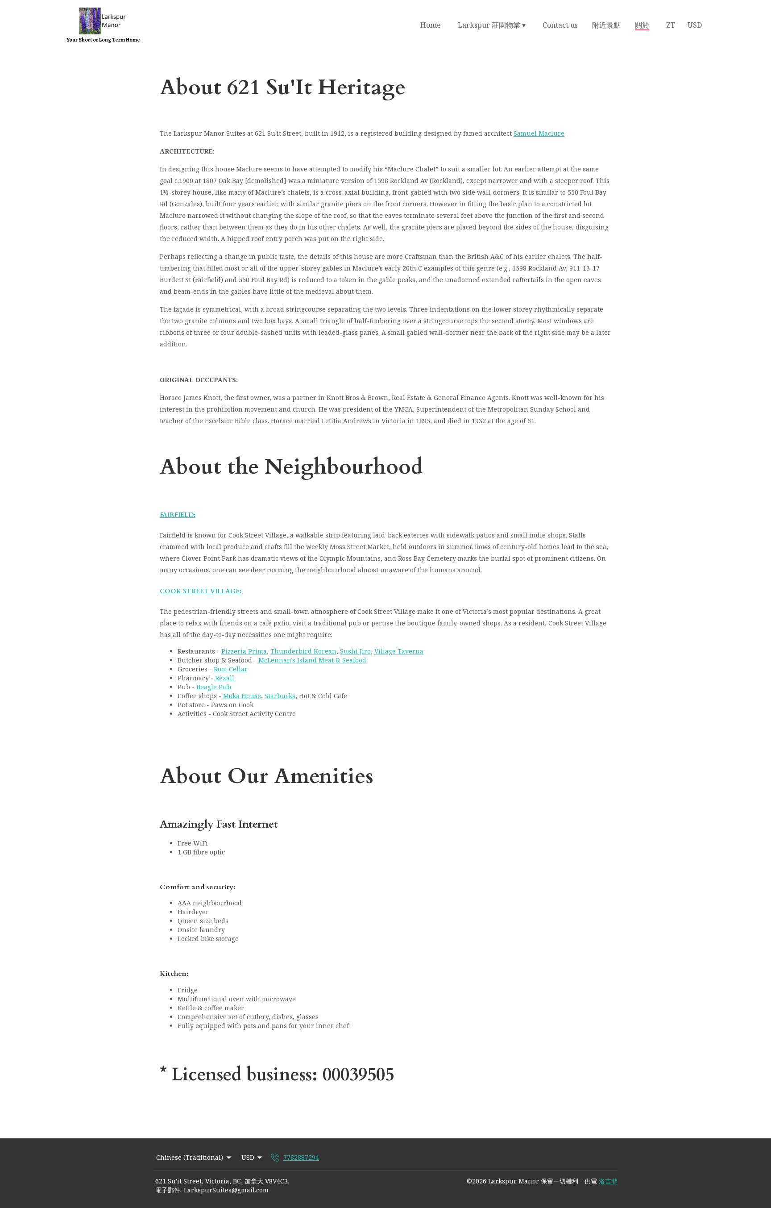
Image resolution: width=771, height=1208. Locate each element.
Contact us (560, 25)
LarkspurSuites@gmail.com (226, 1190)
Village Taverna (398, 651)
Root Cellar (231, 669)
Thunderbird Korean (303, 651)
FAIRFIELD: (177, 515)
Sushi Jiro (355, 651)
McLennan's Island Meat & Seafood (312, 660)
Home (430, 25)
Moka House (242, 695)
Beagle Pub (213, 687)
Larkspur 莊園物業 (492, 25)
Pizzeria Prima (244, 651)
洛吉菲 (608, 1181)
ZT (670, 25)
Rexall (224, 678)
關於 (642, 25)
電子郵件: (168, 1190)
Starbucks (280, 695)
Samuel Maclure (539, 133)
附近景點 (606, 25)
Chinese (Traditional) (189, 1157)
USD (695, 25)
